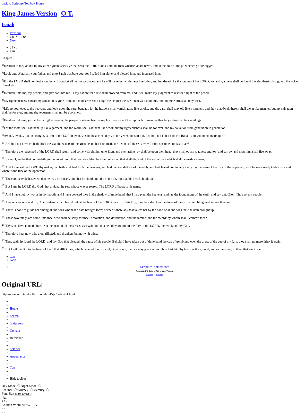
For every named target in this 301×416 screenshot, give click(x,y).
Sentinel (7, 390)
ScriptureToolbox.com (154, 267)
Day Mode (9, 386)
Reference (16, 338)
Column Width (11, 405)
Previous (15, 33)
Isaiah (8, 24)
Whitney (23, 390)
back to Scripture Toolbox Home (23, 3)
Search (14, 316)
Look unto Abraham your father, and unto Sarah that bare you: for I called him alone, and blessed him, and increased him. (81, 73)
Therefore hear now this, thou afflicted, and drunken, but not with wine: (50, 233)
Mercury (39, 390)
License (149, 274)
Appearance (17, 356)
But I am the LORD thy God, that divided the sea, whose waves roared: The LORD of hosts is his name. (71, 186)
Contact (159, 274)
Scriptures (16, 323)
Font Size (8, 393)
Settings (15, 349)
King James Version (29, 13)
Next (13, 40)
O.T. (67, 13)
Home (14, 308)
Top (12, 256)
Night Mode (29, 386)
